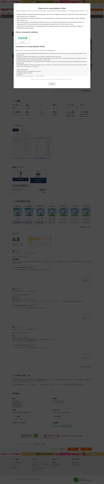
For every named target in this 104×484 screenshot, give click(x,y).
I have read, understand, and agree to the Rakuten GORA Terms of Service (53, 79)
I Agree (52, 84)
